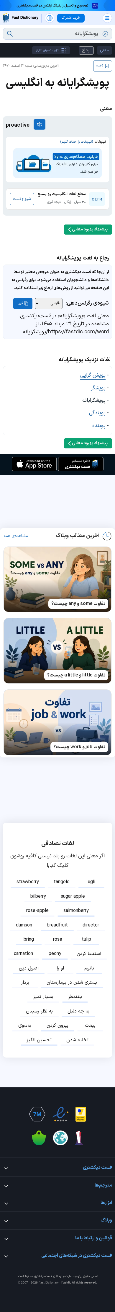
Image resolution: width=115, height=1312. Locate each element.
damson (24, 925)
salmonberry (76, 910)
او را (60, 968)
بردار (25, 982)
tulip (86, 939)
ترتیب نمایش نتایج (47, 50)
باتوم (89, 968)
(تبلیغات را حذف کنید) (76, 141)
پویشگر (98, 388)
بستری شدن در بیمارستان (72, 982)
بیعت (90, 1025)
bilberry (38, 896)
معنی (104, 50)
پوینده (99, 426)
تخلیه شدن (77, 1040)
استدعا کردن (89, 953)
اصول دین (29, 968)
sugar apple (73, 896)
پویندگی (97, 413)
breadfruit (57, 925)
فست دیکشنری (43, 1276)
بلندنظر (75, 996)
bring (29, 939)
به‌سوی (24, 1025)
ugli (91, 882)
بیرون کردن (57, 1025)
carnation (23, 953)
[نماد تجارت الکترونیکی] (60, 1114)
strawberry (28, 882)
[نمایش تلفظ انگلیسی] (39, 124)
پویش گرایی (93, 375)
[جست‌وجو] (10, 34)
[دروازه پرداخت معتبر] (80, 1114)
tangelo (62, 882)
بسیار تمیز (43, 996)
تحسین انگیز (39, 1040)
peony (55, 953)
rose (57, 939)
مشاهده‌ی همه (16, 536)
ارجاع (86, 50)
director (91, 925)
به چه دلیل (78, 1011)
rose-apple (37, 910)
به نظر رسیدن (39, 1011)
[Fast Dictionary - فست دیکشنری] (20, 18)
